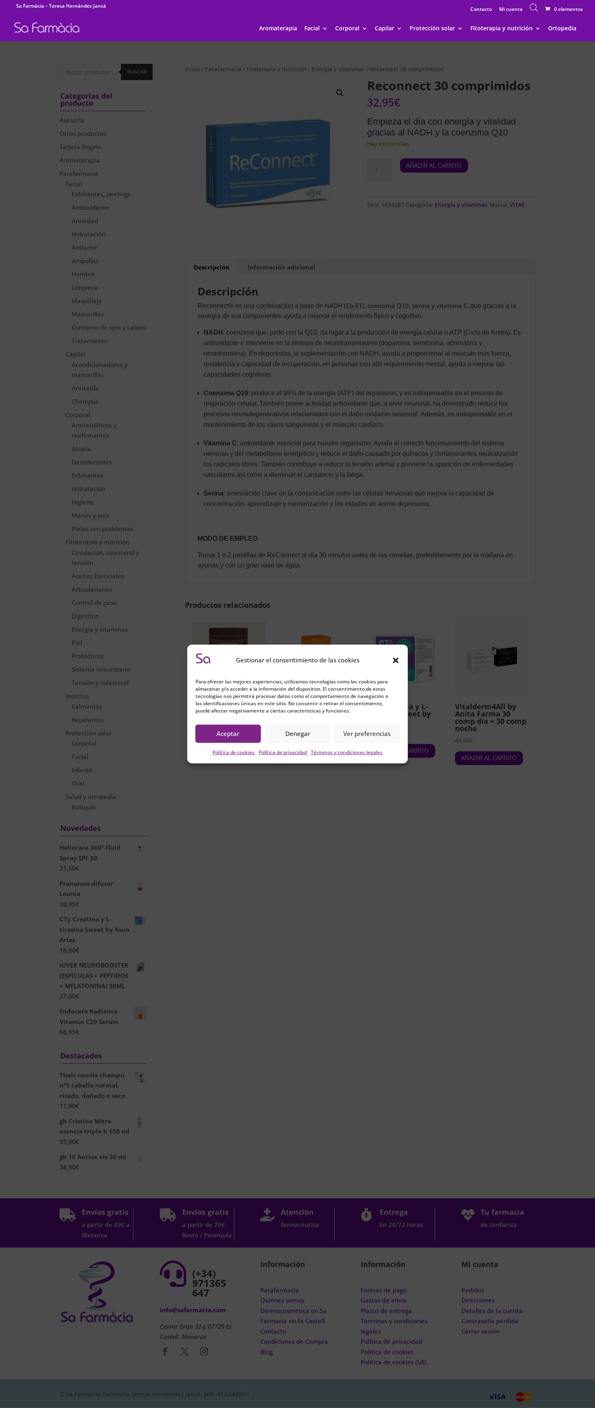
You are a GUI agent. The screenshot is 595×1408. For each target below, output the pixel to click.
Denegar (297, 733)
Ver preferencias (367, 733)
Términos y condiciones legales (346, 752)
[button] (396, 660)
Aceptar (228, 733)
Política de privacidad (283, 752)
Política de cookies (233, 752)
